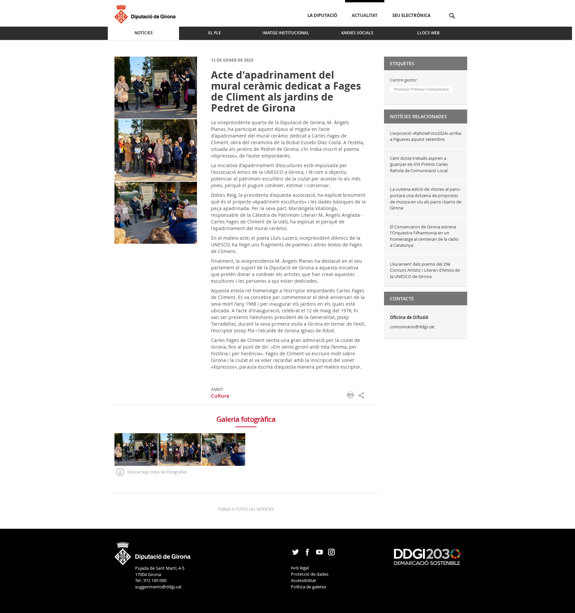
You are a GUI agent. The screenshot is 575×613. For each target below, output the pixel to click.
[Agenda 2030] (427, 556)
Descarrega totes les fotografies (157, 471)
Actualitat (365, 15)
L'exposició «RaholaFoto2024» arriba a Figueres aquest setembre (425, 136)
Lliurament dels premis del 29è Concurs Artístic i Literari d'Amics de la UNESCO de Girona (425, 270)
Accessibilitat (303, 580)
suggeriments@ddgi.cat (158, 587)
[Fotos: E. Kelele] (155, 87)
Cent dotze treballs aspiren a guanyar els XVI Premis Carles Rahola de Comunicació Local (419, 164)
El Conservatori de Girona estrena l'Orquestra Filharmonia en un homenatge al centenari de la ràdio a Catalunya (424, 236)
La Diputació (322, 15)
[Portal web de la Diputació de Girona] (152, 551)
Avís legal (300, 568)
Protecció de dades (309, 574)
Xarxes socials (357, 33)
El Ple (214, 33)
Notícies (143, 33)
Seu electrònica (411, 15)
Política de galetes (308, 587)
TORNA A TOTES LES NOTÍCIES (246, 509)
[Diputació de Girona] (146, 13)
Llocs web (428, 33)
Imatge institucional (286, 33)
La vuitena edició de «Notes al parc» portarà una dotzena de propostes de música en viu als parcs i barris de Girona (425, 198)
